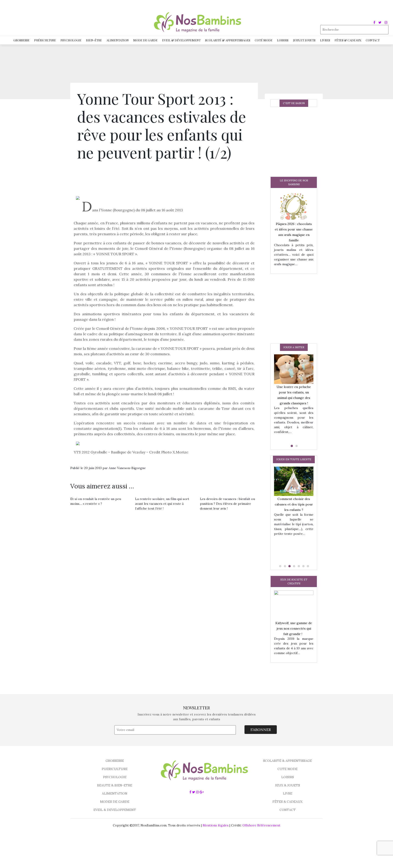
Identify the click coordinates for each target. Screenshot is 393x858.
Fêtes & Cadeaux (348, 40)
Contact (373, 40)
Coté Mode (263, 40)
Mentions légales (216, 825)
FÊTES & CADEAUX (287, 802)
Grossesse (21, 40)
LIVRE (287, 793)
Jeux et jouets (304, 40)
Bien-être (94, 40)
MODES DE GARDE (114, 802)
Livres (325, 40)
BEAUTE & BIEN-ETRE (114, 785)
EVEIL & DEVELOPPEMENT (114, 810)
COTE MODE (287, 769)
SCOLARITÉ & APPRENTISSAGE (287, 761)
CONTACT (288, 810)
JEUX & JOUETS (287, 785)
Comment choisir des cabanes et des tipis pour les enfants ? (294, 504)
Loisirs (282, 40)
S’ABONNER (260, 729)
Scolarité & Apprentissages (227, 40)
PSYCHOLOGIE (114, 777)
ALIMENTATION (114, 793)
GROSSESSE (115, 761)
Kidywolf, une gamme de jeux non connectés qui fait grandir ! (293, 628)
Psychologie (70, 40)
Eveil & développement (181, 40)
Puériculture (45, 40)
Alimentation (117, 40)
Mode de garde (145, 40)
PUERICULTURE (115, 769)
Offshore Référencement (261, 825)
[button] (291, 446)
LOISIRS (287, 777)
